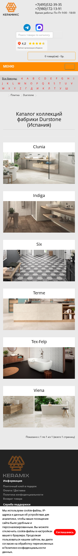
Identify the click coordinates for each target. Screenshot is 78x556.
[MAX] (39, 27)
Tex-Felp (39, 341)
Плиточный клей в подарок (20, 486)
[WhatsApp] (51, 27)
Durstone (28, 95)
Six (39, 244)
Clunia (39, 146)
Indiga (39, 195)
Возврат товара (12, 498)
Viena (39, 390)
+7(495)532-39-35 (48, 4)
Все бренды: (9, 78)
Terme (39, 293)
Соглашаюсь (65, 532)
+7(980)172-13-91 (48, 9)
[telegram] (27, 27)
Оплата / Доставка (14, 490)
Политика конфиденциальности (23, 494)
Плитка (15, 95)
